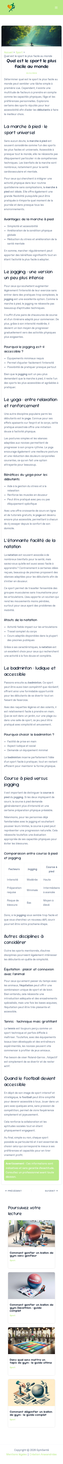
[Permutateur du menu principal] (56, 7)
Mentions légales (16, 1454)
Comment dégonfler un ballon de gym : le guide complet (31, 1413)
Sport (12, 1260)
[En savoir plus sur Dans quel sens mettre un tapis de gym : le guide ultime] (31, 1340)
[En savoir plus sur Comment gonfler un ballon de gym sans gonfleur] (31, 1233)
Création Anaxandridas (43, 1454)
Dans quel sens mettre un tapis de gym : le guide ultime (31, 1361)
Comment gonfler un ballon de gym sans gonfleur (31, 1254)
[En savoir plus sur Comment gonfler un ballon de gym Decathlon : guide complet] (31, 1285)
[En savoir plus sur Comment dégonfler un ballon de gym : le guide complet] (31, 1392)
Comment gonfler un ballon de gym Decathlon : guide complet (31, 1307)
